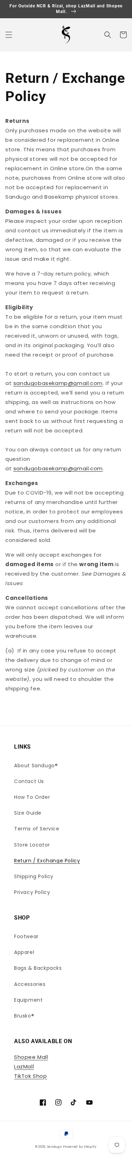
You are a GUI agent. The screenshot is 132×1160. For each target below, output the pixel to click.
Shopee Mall (31, 1057)
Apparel (24, 952)
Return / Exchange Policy (47, 860)
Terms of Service (36, 828)
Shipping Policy (34, 876)
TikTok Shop (30, 1076)
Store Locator (32, 844)
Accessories (30, 984)
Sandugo (54, 1147)
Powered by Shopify (80, 1147)
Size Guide (28, 812)
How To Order (32, 797)
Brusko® (24, 1015)
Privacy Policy (32, 892)
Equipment (28, 999)
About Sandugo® (36, 765)
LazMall (24, 1066)
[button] (9, 34)
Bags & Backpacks (38, 968)
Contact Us (29, 781)
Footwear (26, 936)
